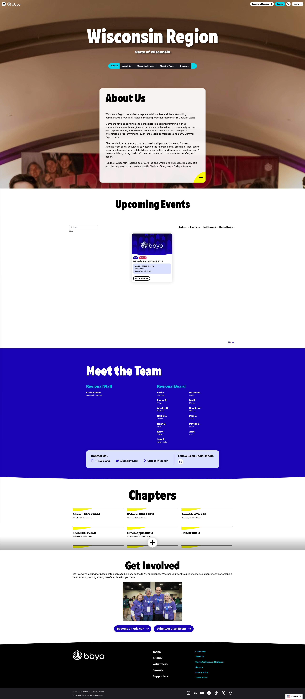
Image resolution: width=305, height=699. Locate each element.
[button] (4, 4)
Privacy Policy (201, 672)
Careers (199, 667)
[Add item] (194, 66)
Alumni (157, 658)
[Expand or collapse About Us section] (199, 177)
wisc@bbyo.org (129, 460)
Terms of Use (201, 677)
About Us (126, 66)
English (294, 696)
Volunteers (160, 664)
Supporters (160, 676)
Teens (156, 652)
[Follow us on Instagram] (180, 461)
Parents (157, 670)
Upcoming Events (145, 66)
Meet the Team (167, 66)
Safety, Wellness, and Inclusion (209, 662)
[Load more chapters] (153, 543)
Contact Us (200, 651)
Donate (280, 4)
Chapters (184, 66)
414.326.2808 (102, 460)
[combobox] (294, 696)
